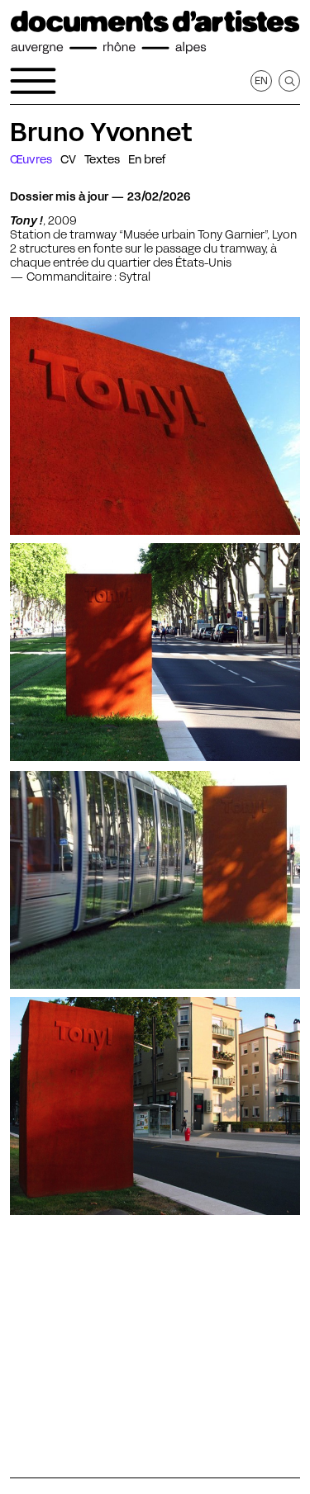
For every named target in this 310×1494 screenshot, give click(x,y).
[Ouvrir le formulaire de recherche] (289, 81)
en (261, 80)
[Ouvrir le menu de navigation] (33, 81)
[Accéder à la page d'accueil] (155, 32)
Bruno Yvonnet (101, 132)
